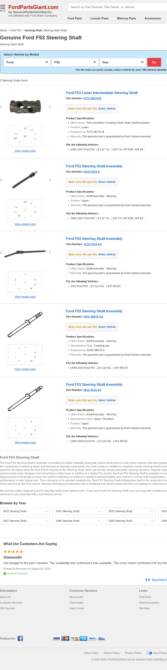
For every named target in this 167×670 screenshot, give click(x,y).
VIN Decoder (7, 608)
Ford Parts (75, 18)
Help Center (77, 608)
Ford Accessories (149, 602)
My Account (76, 597)
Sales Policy (91, 653)
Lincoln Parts (99, 18)
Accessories (153, 18)
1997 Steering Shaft (14, 520)
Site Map (144, 608)
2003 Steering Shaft (14, 511)
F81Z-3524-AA (92, 390)
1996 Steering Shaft (67, 520)
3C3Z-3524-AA (93, 244)
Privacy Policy (133, 653)
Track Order (77, 602)
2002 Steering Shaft (67, 511)
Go (154, 62)
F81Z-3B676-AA (93, 316)
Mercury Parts (126, 18)
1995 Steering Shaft (120, 520)
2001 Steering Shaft (120, 511)
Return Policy (112, 653)
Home (3, 30)
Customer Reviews (11, 602)
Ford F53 (15, 30)
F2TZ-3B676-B (92, 98)
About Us (5, 597)
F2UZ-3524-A (92, 171)
